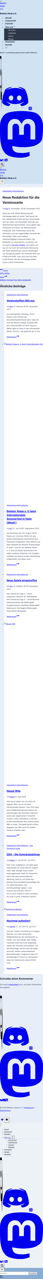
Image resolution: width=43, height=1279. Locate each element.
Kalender (7, 1134)
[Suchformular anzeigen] (2, 164)
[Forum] (1, 109)
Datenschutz (5, 1110)
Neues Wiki (14, 790)
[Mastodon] (21, 157)
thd (7, 209)
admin (12, 927)
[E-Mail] (4, 161)
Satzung (10, 36)
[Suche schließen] (2, 1269)
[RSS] (6, 161)
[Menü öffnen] (2, 181)
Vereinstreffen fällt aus (21, 300)
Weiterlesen (13, 337)
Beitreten (11, 39)
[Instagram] (30, 109)
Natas (12, 797)
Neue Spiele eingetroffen (22, 580)
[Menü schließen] (0, 1124)
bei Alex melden (18, 245)
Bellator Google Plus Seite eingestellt (15, 278)
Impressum (28, 1108)
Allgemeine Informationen (13, 191)
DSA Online (4, 272)
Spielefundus (12, 33)
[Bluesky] (1, 161)
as (11, 528)
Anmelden (7, 1154)
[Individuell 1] (1, 1211)
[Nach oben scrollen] (2, 1120)
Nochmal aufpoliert (18, 920)
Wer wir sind (11, 30)
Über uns (7, 1137)
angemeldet (13, 984)
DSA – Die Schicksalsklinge (23, 854)
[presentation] (23, 422)
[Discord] (15, 109)
